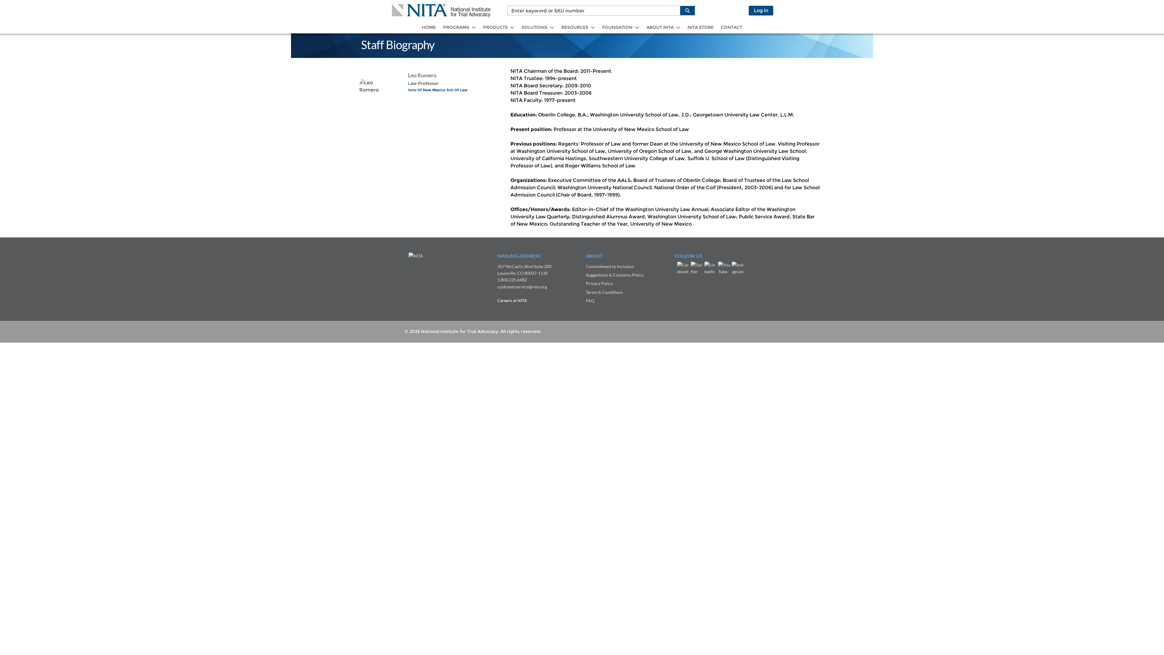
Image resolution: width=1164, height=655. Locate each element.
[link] (429, 27)
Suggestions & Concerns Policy (615, 274)
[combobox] (591, 10)
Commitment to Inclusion (610, 266)
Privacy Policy (599, 283)
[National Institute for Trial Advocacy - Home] (441, 10)
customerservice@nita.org (522, 286)
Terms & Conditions (604, 292)
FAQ (590, 300)
